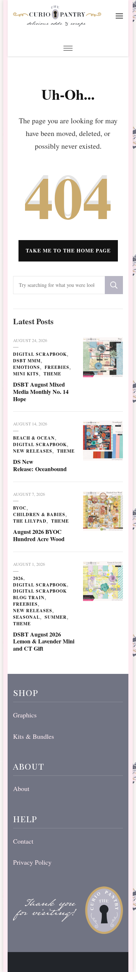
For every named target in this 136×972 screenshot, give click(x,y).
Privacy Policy (32, 862)
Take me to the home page (68, 250)
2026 (18, 578)
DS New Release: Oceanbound (40, 465)
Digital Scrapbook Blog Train (40, 594)
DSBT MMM (27, 361)
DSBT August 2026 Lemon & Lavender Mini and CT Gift (43, 641)
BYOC (19, 508)
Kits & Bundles (33, 736)
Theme (52, 374)
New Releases (32, 451)
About (21, 788)
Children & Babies (39, 514)
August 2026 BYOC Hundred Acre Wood (39, 535)
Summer (56, 617)
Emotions (26, 367)
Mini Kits (26, 374)
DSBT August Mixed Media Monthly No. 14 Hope (41, 391)
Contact (23, 841)
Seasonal (26, 617)
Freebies (57, 367)
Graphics (25, 715)
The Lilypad (29, 521)
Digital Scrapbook (40, 354)
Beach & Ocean (34, 438)
